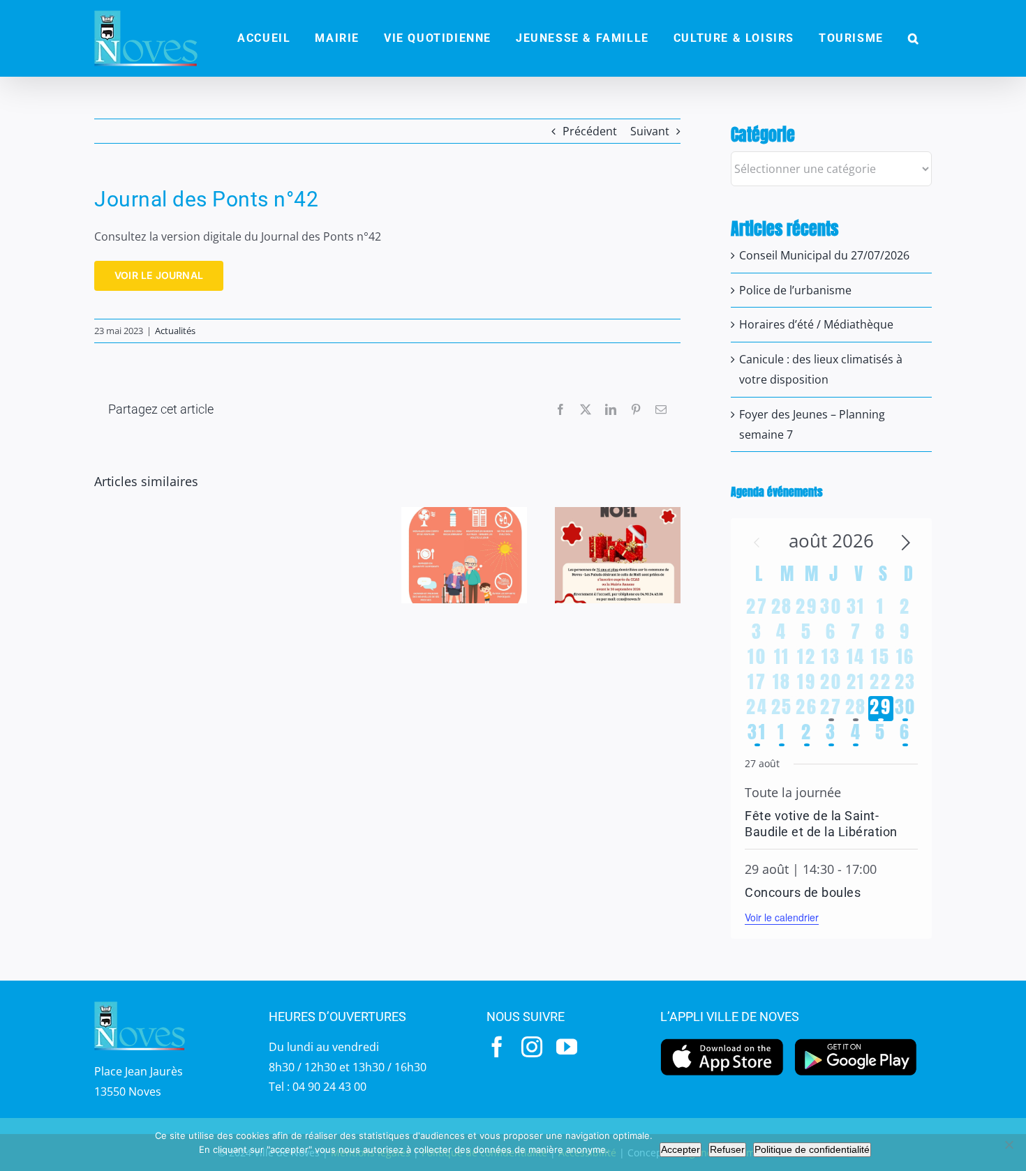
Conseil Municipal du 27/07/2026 (824, 255)
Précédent (590, 131)
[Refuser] (1009, 1144)
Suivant (649, 131)
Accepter (680, 1149)
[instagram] (531, 1046)
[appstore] (722, 1042)
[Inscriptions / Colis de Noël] (618, 555)
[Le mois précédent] (906, 542)
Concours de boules (803, 892)
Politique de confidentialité (812, 1149)
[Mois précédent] (756, 542)
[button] (913, 38)
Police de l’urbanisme (795, 290)
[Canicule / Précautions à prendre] (464, 555)
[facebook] (496, 1046)
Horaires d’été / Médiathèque (816, 324)
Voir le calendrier (782, 917)
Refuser (727, 1149)
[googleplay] (856, 1042)
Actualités (175, 330)
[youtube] (566, 1046)
